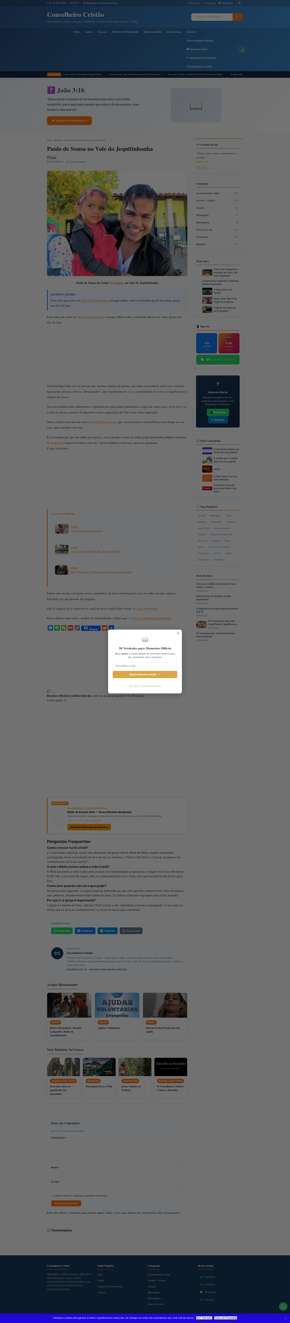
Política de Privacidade (225, 1318)
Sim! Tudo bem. (204, 1318)
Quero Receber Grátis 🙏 (145, 674)
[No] (285, 1318)
